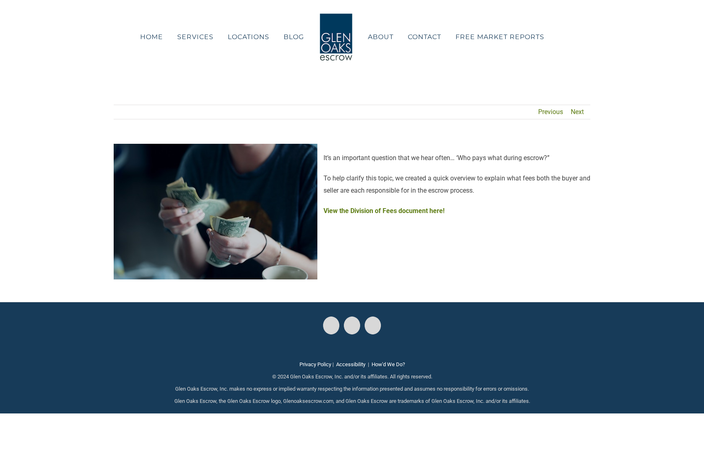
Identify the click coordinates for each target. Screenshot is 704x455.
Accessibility (350, 364)
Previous (550, 112)
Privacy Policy (315, 364)
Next (577, 112)
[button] (540, 37)
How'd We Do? (388, 364)
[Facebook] (331, 325)
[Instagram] (352, 325)
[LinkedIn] (373, 325)
